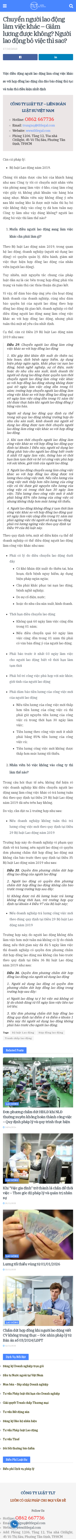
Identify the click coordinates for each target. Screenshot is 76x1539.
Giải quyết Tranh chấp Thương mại (26, 1403)
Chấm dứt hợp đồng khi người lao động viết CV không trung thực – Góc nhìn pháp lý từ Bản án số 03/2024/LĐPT (37, 1335)
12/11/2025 (10, 1345)
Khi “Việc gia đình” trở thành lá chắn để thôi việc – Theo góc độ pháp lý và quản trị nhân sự (38, 1193)
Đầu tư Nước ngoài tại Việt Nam (23, 1375)
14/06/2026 (10, 1127)
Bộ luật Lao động (23, 1032)
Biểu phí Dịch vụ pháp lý (18, 1469)
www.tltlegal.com (38, 131)
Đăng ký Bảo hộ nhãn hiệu (20, 1421)
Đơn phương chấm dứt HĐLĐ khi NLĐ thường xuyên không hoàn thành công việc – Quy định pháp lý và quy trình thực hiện (37, 1117)
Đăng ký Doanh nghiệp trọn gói (23, 1366)
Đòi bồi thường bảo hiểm (19, 1448)
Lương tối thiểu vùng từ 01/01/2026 (31, 1264)
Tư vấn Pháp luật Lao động (20, 1430)
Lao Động (12, 1104)
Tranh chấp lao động (18, 1038)
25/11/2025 (10, 1203)
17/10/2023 (10, 48)
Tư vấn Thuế (11, 1439)
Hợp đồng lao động (51, 1032)
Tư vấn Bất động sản (16, 1412)
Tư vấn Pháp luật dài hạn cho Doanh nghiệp (31, 1393)
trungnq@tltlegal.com (39, 125)
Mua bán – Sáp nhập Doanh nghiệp (25, 1384)
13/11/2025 (10, 1269)
